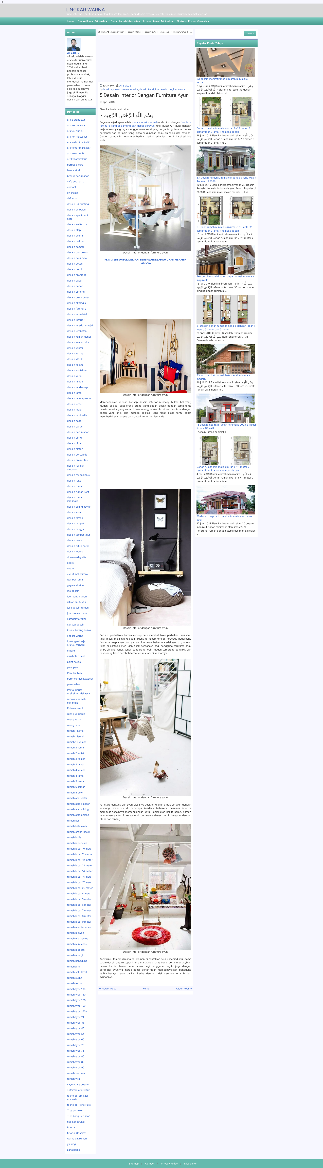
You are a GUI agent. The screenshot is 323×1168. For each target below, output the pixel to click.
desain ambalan (76, 209)
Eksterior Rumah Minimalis (192, 21)
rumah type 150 (76, 1005)
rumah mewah (75, 932)
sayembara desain (78, 1084)
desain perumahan (78, 432)
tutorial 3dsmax (76, 1133)
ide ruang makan (77, 596)
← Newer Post (107, 988)
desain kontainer (77, 370)
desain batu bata (77, 258)
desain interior (129, 89)
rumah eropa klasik (78, 831)
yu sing (71, 1144)
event (70, 568)
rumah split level (77, 972)
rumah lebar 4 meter (79, 893)
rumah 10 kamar (76, 742)
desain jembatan (77, 331)
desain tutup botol (78, 546)
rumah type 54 (75, 1033)
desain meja (74, 409)
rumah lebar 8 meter (79, 916)
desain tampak (75, 523)
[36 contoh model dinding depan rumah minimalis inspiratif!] (225, 259)
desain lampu (75, 381)
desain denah (75, 286)
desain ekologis (76, 303)
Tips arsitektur (75, 1110)
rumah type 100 (76, 989)
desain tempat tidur (78, 534)
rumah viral (73, 1078)
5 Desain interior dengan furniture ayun (144, 95)
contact (71, 187)
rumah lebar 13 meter (80, 865)
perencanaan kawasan (80, 678)
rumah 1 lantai (75, 736)
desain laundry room (79, 398)
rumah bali (73, 820)
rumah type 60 (75, 1039)
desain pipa (74, 443)
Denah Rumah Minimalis (124, 21)
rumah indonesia (77, 843)
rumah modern (76, 949)
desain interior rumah (144, 122)
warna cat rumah (77, 1138)
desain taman (75, 518)
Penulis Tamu (75, 673)
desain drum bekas (78, 297)
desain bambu (75, 246)
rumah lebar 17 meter (80, 882)
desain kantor (75, 348)
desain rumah (75, 486)
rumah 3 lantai (75, 764)
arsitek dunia (74, 131)
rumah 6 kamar (76, 786)
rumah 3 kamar (76, 758)
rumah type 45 (75, 1028)
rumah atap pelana (78, 814)
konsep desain (75, 624)
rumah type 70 (75, 1045)
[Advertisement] (145, 58)
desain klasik (74, 359)
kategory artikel (76, 618)
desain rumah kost (78, 491)
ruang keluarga (76, 714)
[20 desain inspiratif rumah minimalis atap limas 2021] (225, 499)
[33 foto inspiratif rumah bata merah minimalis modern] (225, 358)
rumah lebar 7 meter (79, 910)
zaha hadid (73, 1149)
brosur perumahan (78, 176)
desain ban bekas (77, 252)
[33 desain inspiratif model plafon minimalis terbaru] (225, 62)
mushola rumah (76, 656)
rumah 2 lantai (75, 753)
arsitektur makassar (79, 147)
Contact (149, 1163)
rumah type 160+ (77, 1011)
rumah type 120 (76, 994)
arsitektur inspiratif (78, 142)
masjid (71, 650)
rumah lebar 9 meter (79, 921)
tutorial (71, 1127)
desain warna (75, 551)
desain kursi (146, 89)
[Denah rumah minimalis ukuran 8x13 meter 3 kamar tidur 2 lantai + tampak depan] (225, 111)
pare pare (73, 667)
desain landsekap (77, 387)
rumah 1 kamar (75, 730)
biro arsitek (74, 170)
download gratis (76, 557)
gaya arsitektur (76, 585)
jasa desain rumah (78, 607)
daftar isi (72, 198)
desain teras (74, 540)
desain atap (74, 230)
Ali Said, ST (126, 85)
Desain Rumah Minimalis (92, 21)
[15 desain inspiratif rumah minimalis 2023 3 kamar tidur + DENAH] (225, 407)
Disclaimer (190, 1163)
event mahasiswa (77, 574)
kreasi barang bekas (79, 630)
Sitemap (134, 1163)
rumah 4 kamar (76, 770)
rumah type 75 (75, 1050)
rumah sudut (74, 977)
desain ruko (74, 480)
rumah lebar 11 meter (79, 854)
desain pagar (74, 420)
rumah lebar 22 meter (80, 888)
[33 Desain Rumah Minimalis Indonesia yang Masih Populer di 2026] (225, 161)
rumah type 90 (75, 1067)
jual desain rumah (77, 613)
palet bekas (74, 661)
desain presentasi (77, 460)
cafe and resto (75, 181)
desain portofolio (77, 454)
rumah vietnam (76, 1073)
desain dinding (76, 291)
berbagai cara (75, 164)
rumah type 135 (76, 1000)
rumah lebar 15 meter (80, 876)
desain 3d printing (78, 204)
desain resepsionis (78, 475)
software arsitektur (78, 1090)
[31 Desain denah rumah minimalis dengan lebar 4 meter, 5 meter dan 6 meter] (225, 309)
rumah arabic (75, 792)
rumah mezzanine (77, 938)
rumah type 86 (75, 1062)
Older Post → (184, 988)
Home (70, 21)
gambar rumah (75, 579)
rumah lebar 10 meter (80, 848)
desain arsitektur (77, 224)
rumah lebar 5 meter (79, 899)
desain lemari (75, 404)
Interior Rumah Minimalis (157, 21)
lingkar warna (177, 89)
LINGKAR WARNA (85, 9)
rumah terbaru (75, 983)
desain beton (75, 263)
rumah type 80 (75, 1056)
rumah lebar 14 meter (80, 871)
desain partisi (75, 426)
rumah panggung (77, 960)
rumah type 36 (75, 1022)
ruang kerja (74, 719)
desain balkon (75, 241)
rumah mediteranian (79, 927)
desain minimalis (77, 415)
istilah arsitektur (76, 602)
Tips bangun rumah (78, 1116)
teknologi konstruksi (79, 1104)
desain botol (74, 269)
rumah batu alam (77, 826)
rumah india (74, 837)
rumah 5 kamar (76, 781)
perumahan (74, 684)
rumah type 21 (75, 1017)
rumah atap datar (77, 798)
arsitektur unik (75, 153)
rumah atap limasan (78, 803)
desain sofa (74, 512)
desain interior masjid (80, 325)
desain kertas (75, 353)
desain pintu (74, 437)
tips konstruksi (76, 1121)
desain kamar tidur (78, 342)
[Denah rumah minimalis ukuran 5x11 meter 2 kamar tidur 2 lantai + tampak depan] (225, 450)
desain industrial (77, 314)
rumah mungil (75, 955)
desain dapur (75, 280)
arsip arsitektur (76, 119)
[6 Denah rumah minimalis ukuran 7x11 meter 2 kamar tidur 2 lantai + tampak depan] (225, 210)
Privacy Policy (169, 1163)
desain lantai (74, 392)
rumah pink (73, 966)
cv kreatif (72, 192)
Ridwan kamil (75, 708)
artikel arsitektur (77, 159)
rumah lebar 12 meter (80, 859)
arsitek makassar (77, 136)
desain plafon (75, 448)
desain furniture (76, 308)
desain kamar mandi (79, 336)
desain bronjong (76, 274)
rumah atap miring (78, 809)
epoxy (70, 562)
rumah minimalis (77, 944)
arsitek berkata (76, 125)
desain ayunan (111, 89)
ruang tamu (74, 725)
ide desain (161, 89)
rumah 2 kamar (76, 747)
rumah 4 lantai (75, 775)
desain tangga (75, 529)
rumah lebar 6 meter (79, 904)
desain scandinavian (79, 506)
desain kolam (75, 364)
